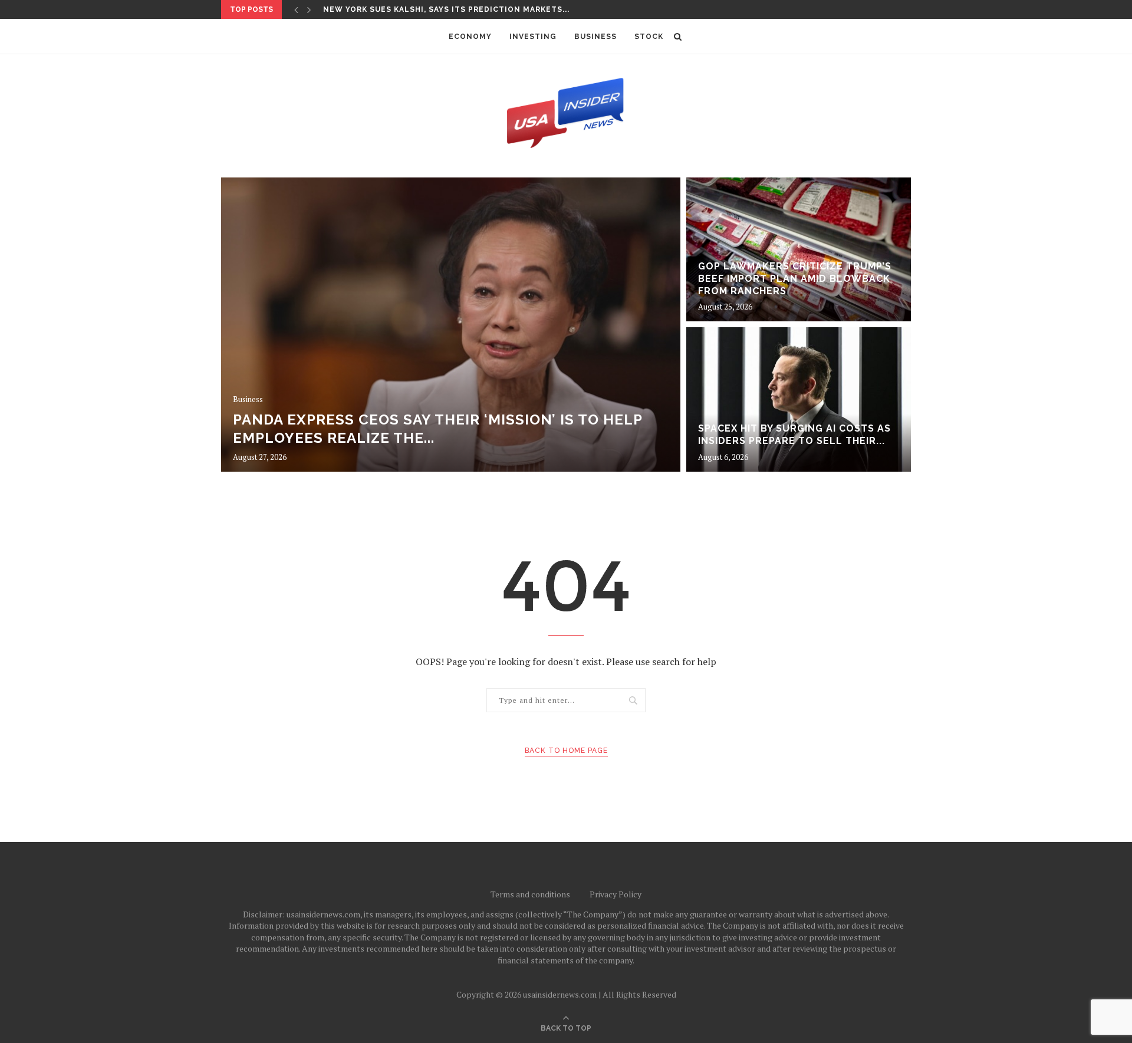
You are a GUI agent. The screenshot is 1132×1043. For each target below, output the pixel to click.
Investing (533, 36)
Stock (648, 36)
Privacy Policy (615, 894)
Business (595, 36)
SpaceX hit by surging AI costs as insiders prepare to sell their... (794, 434)
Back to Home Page (566, 750)
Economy (470, 36)
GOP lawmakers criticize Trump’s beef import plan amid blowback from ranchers (794, 279)
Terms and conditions (530, 894)
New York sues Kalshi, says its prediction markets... (446, 9)
